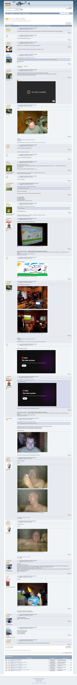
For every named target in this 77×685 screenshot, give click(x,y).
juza (8, 28)
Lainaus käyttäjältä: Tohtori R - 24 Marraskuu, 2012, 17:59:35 (26, 421)
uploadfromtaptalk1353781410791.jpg (23, 488)
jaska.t (8, 627)
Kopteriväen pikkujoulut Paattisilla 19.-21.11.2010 (19, 664)
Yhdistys (19, 13)
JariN (14, 660)
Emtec (8, 145)
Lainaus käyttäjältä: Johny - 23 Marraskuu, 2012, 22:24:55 (25, 206)
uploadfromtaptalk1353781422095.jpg (23, 512)
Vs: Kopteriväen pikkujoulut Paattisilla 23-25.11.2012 (28, 28)
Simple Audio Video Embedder (39, 679)
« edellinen (66, 22)
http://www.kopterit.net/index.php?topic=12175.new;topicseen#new (36, 142)
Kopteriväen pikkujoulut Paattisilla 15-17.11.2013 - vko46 (20, 669)
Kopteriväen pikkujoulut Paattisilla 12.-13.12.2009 (19, 662)
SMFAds (37, 680)
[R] (18, 518)
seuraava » (70, 22)
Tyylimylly (9, 560)
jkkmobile (9, 105)
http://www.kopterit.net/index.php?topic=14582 (28, 139)
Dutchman (9, 640)
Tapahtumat (20, 663)
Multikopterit (12, 13)
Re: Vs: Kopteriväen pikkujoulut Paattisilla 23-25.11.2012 (28, 376)
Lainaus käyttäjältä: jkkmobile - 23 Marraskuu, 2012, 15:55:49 (26, 186)
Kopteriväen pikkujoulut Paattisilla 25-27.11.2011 (19, 667)
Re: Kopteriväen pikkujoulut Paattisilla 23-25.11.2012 (28, 69)
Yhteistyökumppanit (25, 13)
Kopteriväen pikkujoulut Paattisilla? (16, 659)
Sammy (8, 457)
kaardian (9, 42)
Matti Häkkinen (10, 183)
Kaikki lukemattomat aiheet (9, 647)
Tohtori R (9, 218)
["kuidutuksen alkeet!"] (6, 230)
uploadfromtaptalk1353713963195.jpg (23, 246)
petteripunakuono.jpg (21, 452)
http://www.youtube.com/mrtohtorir (22, 254)
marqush (9, 69)
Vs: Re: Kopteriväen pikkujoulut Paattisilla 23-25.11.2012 (28, 183)
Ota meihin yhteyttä (69, 8)
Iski (7, 161)
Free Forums (40, 680)
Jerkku (8, 54)
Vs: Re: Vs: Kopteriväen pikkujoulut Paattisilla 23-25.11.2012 (28, 418)
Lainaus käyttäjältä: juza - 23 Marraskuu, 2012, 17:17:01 (25, 57)
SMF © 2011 (38, 678)
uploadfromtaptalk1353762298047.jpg (23, 309)
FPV (16, 13)
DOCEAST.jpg (20, 276)
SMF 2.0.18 (34, 678)
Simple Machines (42, 678)
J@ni (8, 576)
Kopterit (7, 13)
